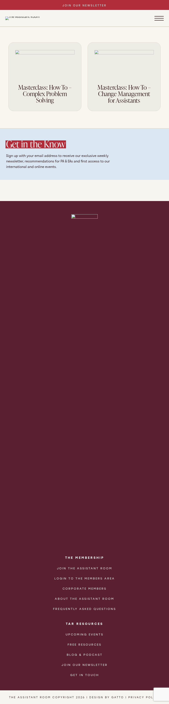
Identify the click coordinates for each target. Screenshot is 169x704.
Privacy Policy (144, 697)
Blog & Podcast (85, 654)
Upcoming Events (84, 634)
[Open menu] (159, 18)
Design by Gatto (106, 697)
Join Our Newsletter (85, 665)
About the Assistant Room (84, 598)
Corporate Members (84, 588)
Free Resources (84, 644)
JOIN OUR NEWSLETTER (84, 5)
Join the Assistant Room (84, 568)
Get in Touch (84, 675)
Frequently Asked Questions (84, 609)
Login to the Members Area (84, 578)
